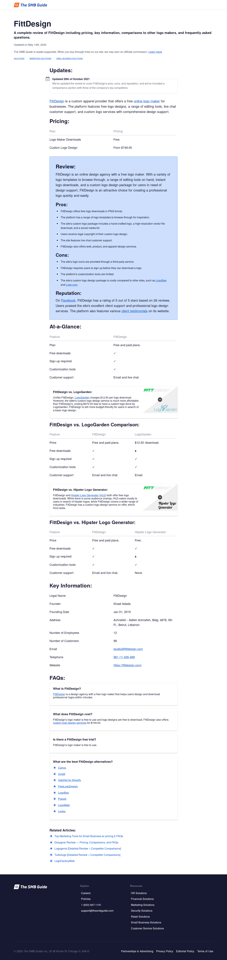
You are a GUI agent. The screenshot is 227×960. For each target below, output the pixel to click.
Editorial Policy (185, 951)
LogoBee (161, 280)
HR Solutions (139, 893)
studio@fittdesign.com (128, 649)
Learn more (155, 52)
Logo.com (71, 285)
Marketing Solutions (40, 58)
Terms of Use (205, 951)
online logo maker (147, 101)
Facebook (68, 300)
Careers (86, 893)
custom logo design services (69, 723)
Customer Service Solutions (147, 928)
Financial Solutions (142, 899)
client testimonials (134, 310)
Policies (86, 899)
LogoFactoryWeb (65, 861)
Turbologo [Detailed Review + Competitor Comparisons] (87, 855)
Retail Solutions (140, 916)
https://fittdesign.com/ (128, 665)
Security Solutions (141, 910)
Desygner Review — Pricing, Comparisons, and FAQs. (87, 842)
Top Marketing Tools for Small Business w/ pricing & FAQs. (89, 836)
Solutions (19, 58)
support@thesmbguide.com (97, 910)
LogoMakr (64, 805)
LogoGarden (82, 397)
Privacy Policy (164, 951)
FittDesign (57, 101)
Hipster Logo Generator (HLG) (88, 495)
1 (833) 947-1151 (91, 905)
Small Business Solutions (69, 58)
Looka (61, 811)
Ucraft (61, 774)
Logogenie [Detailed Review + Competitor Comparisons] (88, 848)
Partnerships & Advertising (137, 951)
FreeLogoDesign (68, 786)
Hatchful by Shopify (69, 780)
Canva (62, 768)
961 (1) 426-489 (124, 657)
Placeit (62, 799)
